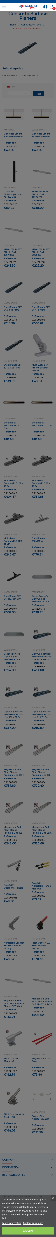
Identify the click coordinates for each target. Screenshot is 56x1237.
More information (11, 1222)
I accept (28, 1230)
